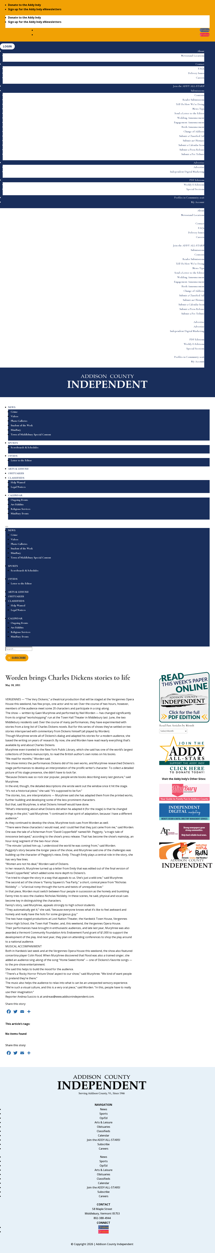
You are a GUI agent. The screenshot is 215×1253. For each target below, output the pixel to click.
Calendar (103, 1135)
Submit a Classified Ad (191, 136)
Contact (200, 64)
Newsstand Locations (192, 55)
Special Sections (195, 189)
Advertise (199, 162)
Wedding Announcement (190, 118)
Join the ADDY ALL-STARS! (188, 86)
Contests (199, 95)
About (200, 51)
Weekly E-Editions (194, 184)
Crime (14, 411)
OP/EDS (12, 456)
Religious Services (20, 509)
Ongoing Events (19, 500)
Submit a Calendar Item (191, 145)
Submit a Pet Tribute (192, 154)
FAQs (201, 68)
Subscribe (103, 1144)
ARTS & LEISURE (18, 468)
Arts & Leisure (103, 1122)
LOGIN (7, 46)
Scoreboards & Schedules (24, 447)
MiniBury (16, 430)
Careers (200, 77)
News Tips (198, 108)
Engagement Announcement (189, 122)
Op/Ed (104, 1118)
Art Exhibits (17, 504)
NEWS (11, 407)
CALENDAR (15, 495)
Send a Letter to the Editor (189, 113)
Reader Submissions (193, 99)
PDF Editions (196, 180)
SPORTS (13, 443)
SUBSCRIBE (19, 658)
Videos (14, 416)
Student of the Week (22, 425)
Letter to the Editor (21, 460)
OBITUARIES (16, 473)
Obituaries (103, 1127)
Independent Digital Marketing (187, 171)
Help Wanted (18, 482)
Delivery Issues (196, 73)
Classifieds (103, 1131)
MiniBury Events (20, 513)
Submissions (197, 90)
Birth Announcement (193, 127)
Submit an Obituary (193, 140)
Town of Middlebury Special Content (31, 434)
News (103, 1109)
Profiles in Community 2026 (189, 197)
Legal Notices (18, 487)
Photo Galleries (19, 421)
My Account (197, 202)
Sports (103, 1113)
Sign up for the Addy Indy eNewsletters (34, 9)
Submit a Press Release (192, 149)
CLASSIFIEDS (16, 478)
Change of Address (194, 131)
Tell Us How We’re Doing (190, 104)
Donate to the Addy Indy (24, 5)
